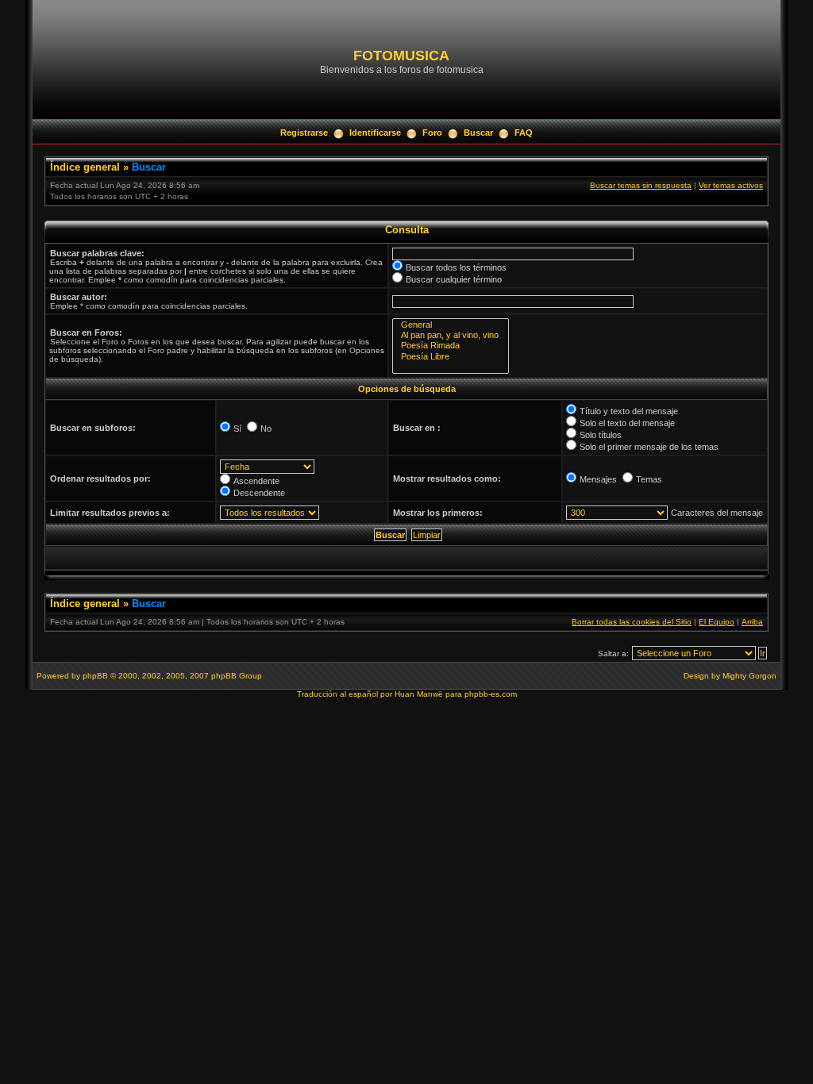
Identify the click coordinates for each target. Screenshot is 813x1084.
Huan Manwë (419, 694)
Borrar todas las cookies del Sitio (632, 621)
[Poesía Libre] (450, 357)
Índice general (85, 167)
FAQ (523, 132)
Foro (432, 132)
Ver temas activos (731, 185)
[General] (450, 325)
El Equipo (716, 621)
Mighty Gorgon (749, 675)
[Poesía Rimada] (450, 345)
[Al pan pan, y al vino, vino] (450, 335)
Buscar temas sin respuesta (641, 185)
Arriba (752, 621)
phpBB (95, 675)
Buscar (478, 132)
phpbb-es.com (490, 694)
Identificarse (375, 132)
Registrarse (304, 132)
